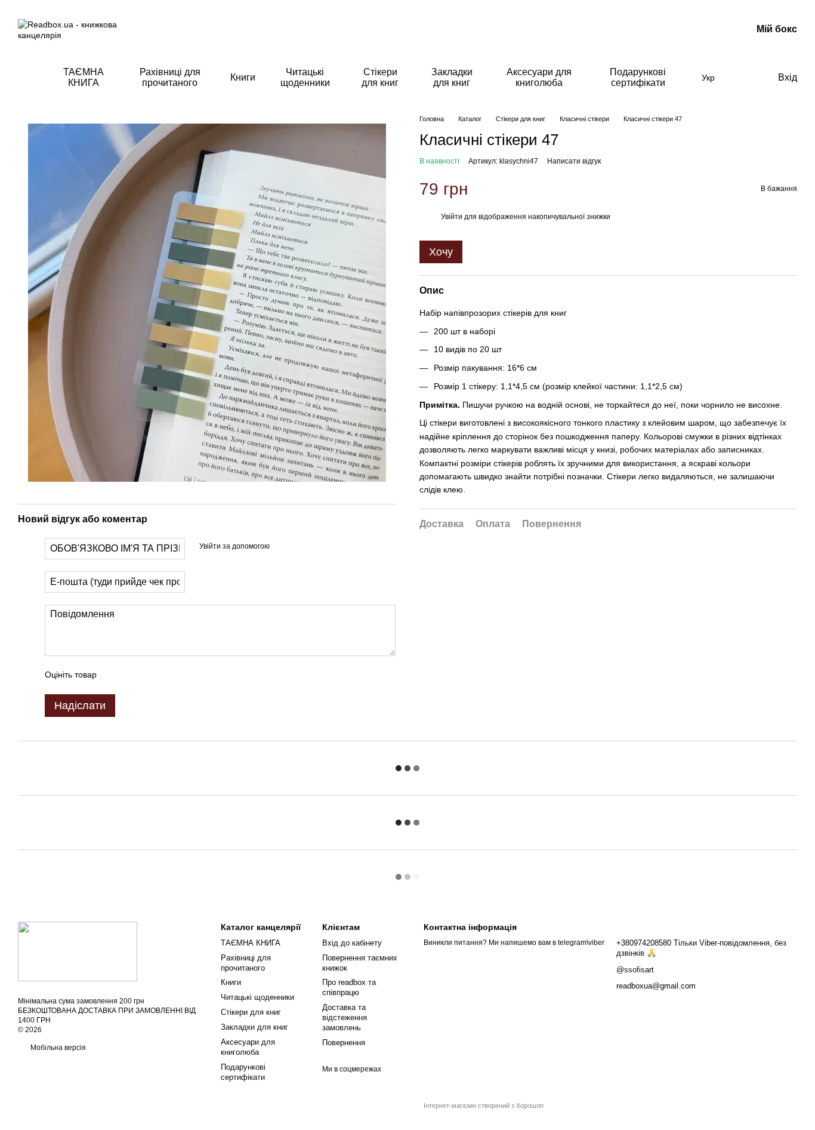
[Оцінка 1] (116, 675)
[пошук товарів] (27, 77)
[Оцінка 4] (173, 675)
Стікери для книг (380, 77)
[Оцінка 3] (154, 675)
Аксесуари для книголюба (539, 77)
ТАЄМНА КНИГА (83, 77)
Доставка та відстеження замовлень (344, 1017)
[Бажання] (743, 78)
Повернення (343, 1042)
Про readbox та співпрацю (349, 987)
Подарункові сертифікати (638, 77)
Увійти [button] (451, 217)
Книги (242, 77)
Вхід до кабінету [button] (352, 942)
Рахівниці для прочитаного (170, 77)
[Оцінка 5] (192, 675)
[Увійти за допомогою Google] (283, 547)
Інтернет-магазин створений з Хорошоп (484, 1105)
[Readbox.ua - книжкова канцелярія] (77, 951)
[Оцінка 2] (135, 675)
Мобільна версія (57, 1047)
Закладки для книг (452, 77)
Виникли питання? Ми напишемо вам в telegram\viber (514, 942)
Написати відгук (574, 161)
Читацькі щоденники (305, 77)
